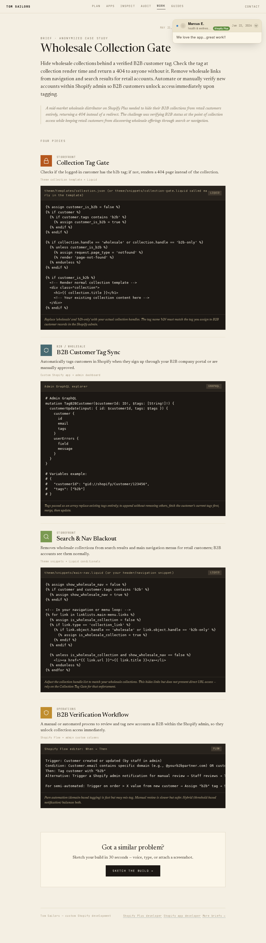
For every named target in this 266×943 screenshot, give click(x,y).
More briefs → (214, 916)
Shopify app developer (182, 916)
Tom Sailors (18, 6)
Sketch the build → (133, 871)
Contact (252, 6)
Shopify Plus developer (142, 916)
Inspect (127, 6)
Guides (177, 6)
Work (161, 6)
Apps (110, 6)
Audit (146, 6)
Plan (96, 6)
